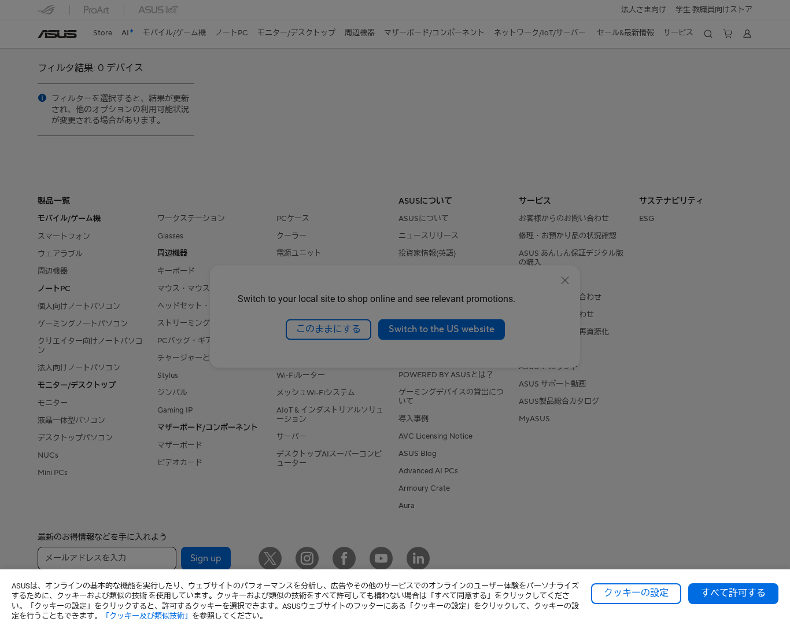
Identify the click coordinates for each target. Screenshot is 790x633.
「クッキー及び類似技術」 (147, 616)
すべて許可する (733, 593)
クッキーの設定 (636, 593)
